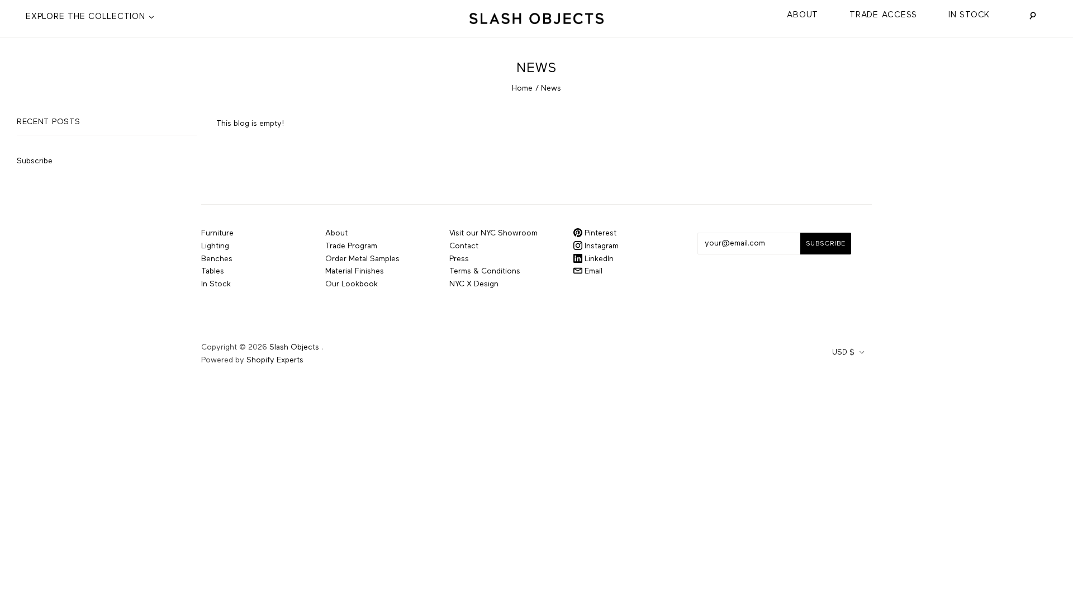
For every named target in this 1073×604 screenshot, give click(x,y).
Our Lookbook (351, 284)
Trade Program (351, 246)
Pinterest (599, 233)
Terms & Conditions (484, 271)
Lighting (215, 246)
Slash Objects (294, 347)
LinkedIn (598, 259)
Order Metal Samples (362, 259)
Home (522, 88)
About (802, 15)
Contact (463, 246)
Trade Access (883, 15)
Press (459, 259)
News (551, 88)
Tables (212, 271)
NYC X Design (473, 284)
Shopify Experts (274, 360)
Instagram (600, 246)
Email (592, 271)
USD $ (843, 352)
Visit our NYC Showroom (493, 233)
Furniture (217, 233)
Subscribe (35, 161)
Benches (216, 259)
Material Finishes (354, 271)
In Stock (969, 15)
